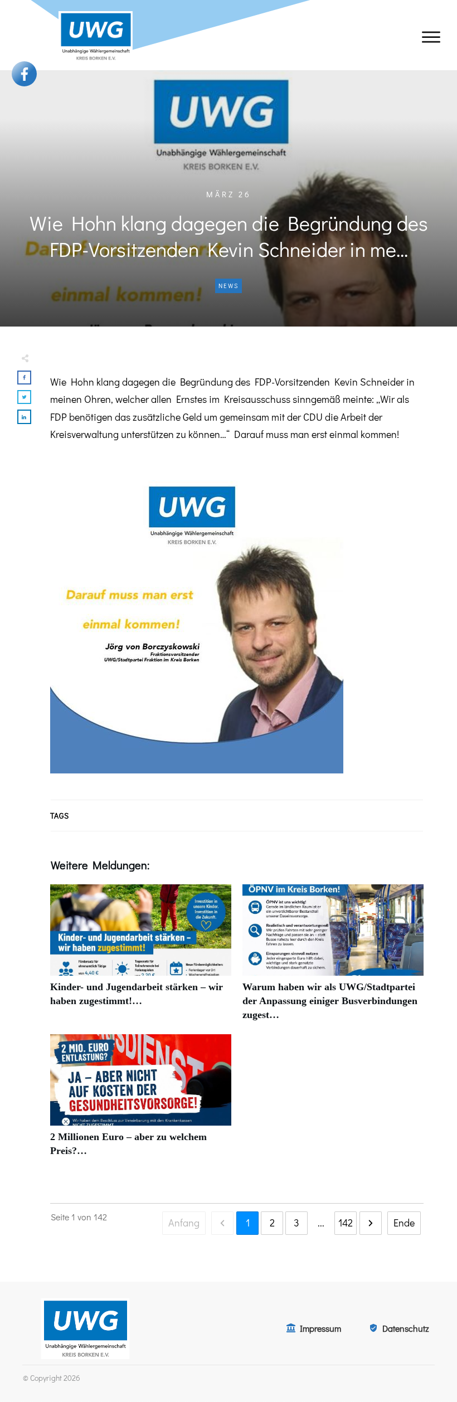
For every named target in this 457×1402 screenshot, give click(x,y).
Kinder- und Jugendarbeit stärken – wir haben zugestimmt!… (140, 959)
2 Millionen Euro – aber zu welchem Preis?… (140, 1101)
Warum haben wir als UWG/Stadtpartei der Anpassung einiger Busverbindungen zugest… (333, 959)
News (228, 285)
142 (345, 1222)
